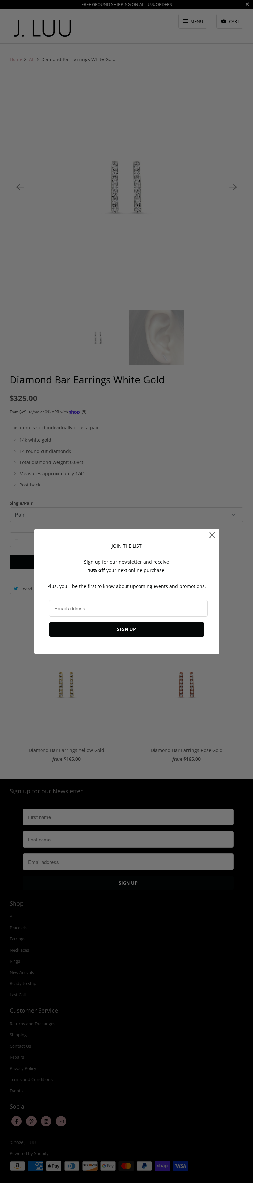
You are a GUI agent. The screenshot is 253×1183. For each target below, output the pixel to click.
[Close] (212, 535)
